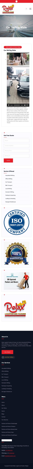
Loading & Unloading (10, 199)
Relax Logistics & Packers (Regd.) (13, 47)
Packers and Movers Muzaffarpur (9, 435)
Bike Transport (8, 185)
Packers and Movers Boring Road (9, 429)
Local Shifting (8, 189)
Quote (3, 411)
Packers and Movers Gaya (8, 432)
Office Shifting (8, 179)
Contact (3, 417)
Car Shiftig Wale (18, 24)
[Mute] (25, 105)
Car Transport (8, 182)
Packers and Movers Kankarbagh (9, 423)
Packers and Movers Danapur (8, 426)
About (3, 405)
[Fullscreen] (27, 105)
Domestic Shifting (9, 192)
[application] (18, 87)
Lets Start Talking (9, 357)
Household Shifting (10, 175)
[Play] (9, 105)
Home (12, 24)
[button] (18, 87)
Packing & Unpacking (10, 195)
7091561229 (11, 453)
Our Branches (5, 420)
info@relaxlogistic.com (10, 456)
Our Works (4, 408)
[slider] (17, 105)
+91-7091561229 (8, 450)
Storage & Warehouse (10, 202)
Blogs (3, 414)
